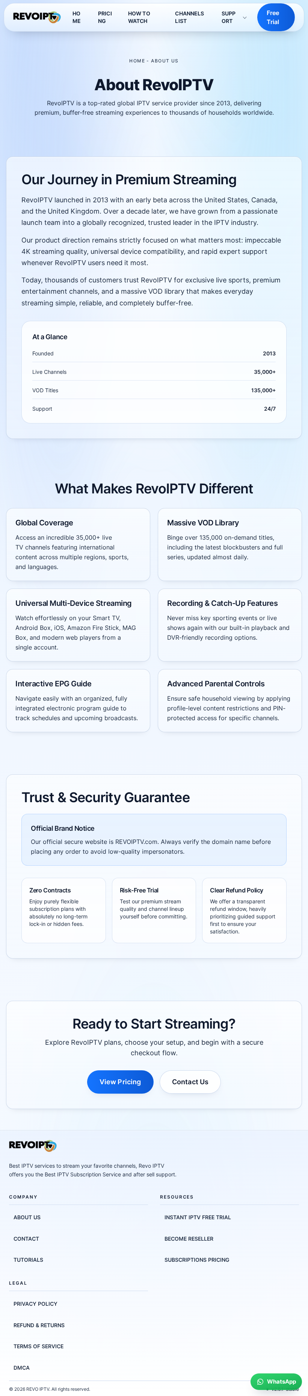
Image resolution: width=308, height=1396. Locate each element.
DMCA (22, 1367)
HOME (76, 17)
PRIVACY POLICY (35, 1303)
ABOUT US (27, 1217)
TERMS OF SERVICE (38, 1346)
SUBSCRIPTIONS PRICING (197, 1259)
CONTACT (26, 1238)
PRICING (105, 17)
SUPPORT (229, 17)
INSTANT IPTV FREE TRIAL (198, 1217)
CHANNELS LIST (189, 17)
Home (137, 61)
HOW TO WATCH (139, 17)
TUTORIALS (28, 1259)
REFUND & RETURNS (39, 1325)
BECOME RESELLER (189, 1238)
